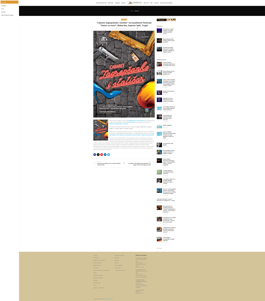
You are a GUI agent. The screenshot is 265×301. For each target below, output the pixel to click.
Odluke (95, 272)
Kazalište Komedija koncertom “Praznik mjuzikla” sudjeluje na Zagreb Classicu (168, 50)
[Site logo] (135, 3)
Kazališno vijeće (97, 265)
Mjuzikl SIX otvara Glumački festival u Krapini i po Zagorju (168, 100)
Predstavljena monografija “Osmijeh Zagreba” (168, 239)
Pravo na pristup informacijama (101, 270)
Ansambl (116, 260)
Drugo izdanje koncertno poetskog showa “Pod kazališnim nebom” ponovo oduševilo (169, 162)
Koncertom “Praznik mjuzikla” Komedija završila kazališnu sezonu (168, 31)
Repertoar (117, 257)
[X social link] (98, 154)
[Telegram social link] (108, 154)
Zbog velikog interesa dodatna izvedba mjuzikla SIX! (169, 72)
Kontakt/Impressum (120, 270)
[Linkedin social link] (105, 154)
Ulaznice (116, 262)
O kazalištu (96, 257)
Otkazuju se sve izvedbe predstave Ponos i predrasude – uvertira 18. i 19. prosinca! (169, 220)
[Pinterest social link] (101, 154)
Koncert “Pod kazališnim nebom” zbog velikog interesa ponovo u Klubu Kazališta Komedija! (169, 191)
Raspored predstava (119, 255)
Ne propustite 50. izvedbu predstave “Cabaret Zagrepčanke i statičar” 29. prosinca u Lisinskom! (169, 209)
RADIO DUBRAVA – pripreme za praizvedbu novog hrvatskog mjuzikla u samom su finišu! (169, 134)
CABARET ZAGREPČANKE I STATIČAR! (118, 123)
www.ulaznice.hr (140, 293)
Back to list (124, 163)
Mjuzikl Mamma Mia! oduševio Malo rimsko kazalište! (169, 40)
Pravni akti (96, 267)
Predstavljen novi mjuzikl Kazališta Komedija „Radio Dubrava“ (167, 117)
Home (131, 11)
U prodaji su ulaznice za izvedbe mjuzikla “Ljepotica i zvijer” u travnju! (169, 181)
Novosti (137, 11)
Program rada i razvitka (99, 260)
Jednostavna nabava (98, 275)
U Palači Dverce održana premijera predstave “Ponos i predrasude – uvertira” (169, 230)
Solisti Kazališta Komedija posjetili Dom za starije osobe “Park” (169, 64)
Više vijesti (159, 248)
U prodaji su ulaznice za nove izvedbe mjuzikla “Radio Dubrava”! (169, 108)
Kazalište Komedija (122, 29)
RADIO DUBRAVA (167, 125)
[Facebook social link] (94, 154)
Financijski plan (97, 282)
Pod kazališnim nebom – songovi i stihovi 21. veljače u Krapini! (169, 152)
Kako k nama (117, 267)
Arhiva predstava (97, 262)
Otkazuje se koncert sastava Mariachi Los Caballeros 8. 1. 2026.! (166, 199)
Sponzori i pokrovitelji (98, 287)
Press (94, 285)
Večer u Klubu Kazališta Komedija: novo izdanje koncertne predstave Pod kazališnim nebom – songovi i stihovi (169, 82)
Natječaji (95, 280)
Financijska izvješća (98, 277)
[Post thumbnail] (159, 32)
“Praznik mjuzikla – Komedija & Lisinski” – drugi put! (168, 172)
